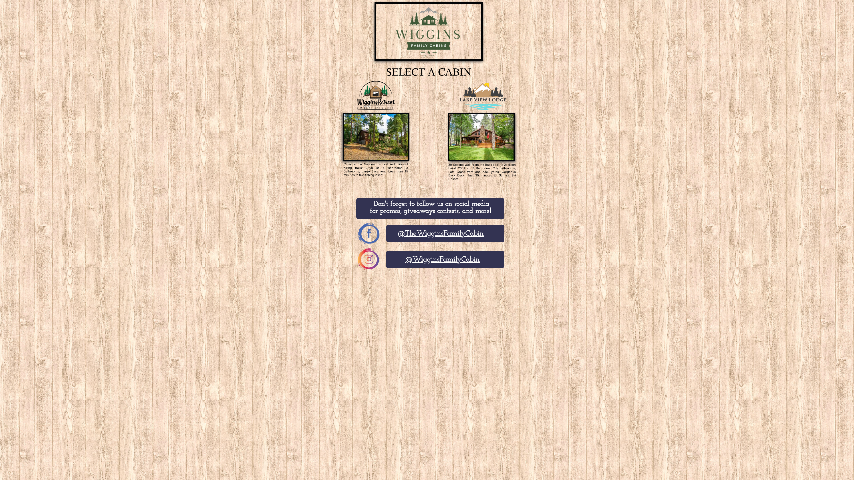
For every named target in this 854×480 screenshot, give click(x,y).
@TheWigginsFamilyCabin (441, 234)
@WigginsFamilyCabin (442, 260)
